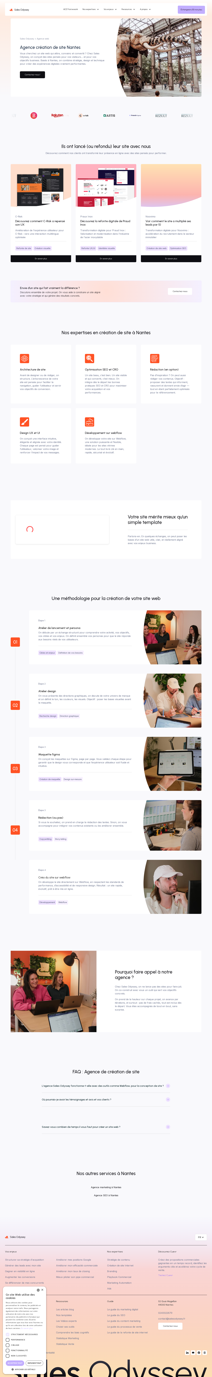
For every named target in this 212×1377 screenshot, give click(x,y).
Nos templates (64, 1315)
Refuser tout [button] (34, 1363)
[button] (90, 9)
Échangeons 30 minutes (191, 9)
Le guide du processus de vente (124, 1326)
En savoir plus (27, 1328)
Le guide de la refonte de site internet (127, 1332)
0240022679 (165, 1312)
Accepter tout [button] (15, 1363)
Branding (112, 1271)
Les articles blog (65, 1309)
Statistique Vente (65, 1344)
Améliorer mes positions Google (73, 1259)
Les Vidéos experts (66, 1321)
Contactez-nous (180, 291)
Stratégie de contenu (118, 1259)
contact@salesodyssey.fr (171, 1318)
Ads (109, 1288)
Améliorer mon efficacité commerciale (77, 1265)
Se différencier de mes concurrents (24, 1282)
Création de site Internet (120, 1265)
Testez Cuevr (165, 1275)
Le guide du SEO (116, 1315)
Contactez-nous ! (32, 74)
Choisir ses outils (65, 1326)
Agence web (43, 38)
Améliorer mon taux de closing (73, 1271)
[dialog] (24, 1330)
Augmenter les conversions (20, 1277)
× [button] (42, 1290)
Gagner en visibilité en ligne (20, 1271)
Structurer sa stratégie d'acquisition (24, 1259)
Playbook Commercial (119, 1277)
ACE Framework (70, 9)
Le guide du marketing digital (122, 1309)
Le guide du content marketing (123, 1321)
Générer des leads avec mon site (23, 1265)
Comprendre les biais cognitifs (72, 1332)
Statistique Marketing (67, 1338)
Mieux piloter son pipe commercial (75, 1277)
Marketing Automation (119, 1282)
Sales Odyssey (27, 38)
